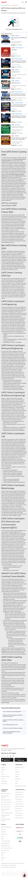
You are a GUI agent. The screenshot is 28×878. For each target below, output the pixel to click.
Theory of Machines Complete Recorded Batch (13, 389)
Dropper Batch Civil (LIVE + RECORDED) (12, 342)
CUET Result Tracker (5, 850)
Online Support (4, 783)
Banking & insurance (19, 767)
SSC (16, 769)
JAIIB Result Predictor (5, 843)
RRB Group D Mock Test (19, 806)
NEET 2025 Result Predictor (6, 848)
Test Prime (3, 857)
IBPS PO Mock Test (19, 813)
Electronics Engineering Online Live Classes (13, 565)
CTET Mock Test (18, 801)
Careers (2, 774)
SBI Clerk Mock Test (19, 792)
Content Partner (4, 781)
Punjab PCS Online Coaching (7, 813)
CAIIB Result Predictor (5, 845)
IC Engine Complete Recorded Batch (11, 480)
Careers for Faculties (5, 776)
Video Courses (4, 834)
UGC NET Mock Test (19, 818)
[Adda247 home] (4, 2)
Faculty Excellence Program (20, 786)
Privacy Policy (13, 865)
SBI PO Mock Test (18, 799)
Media (2, 772)
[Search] (22, 2)
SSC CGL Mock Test (19, 804)
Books (2, 838)
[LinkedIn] (2, 756)
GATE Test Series (5, 268)
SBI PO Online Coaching (6, 793)
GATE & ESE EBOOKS (15, 268)
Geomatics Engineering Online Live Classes (12, 471)
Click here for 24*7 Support (8, 753)
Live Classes (3, 831)
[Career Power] (19, 831)
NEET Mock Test (18, 811)
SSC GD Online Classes (5, 799)
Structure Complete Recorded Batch (11, 479)
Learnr (2, 859)
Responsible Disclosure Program (7, 863)
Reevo (2, 855)
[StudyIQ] (19, 834)
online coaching (23, 192)
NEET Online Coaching (5, 806)
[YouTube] (13, 756)
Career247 (3, 852)
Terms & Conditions (5, 865)
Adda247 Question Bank (6, 827)
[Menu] (26, 2)
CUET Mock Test (18, 808)
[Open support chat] (25, 875)
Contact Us (3, 769)
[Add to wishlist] (26, 36)
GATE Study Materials (14, 174)
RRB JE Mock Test (18, 815)
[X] (5, 756)
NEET (16, 783)
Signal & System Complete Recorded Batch (12, 474)
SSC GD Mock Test (18, 794)
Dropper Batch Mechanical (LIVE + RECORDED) (14, 386)
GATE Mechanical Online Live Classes (11, 384)
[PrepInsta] (19, 838)
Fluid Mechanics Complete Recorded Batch (12, 387)
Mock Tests (3, 829)
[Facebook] (10, 756)
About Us (3, 767)
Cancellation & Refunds (19, 863)
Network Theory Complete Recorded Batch (12, 473)
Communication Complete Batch (10, 470)
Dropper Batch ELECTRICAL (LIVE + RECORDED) (14, 427)
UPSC (16, 781)
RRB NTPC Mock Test (19, 797)
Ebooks (2, 836)
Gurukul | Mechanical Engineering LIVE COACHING (14, 383)
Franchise (3, 778)
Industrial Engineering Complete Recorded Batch (14, 482)
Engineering (17, 778)
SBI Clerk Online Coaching (6, 802)
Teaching (17, 774)
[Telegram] (7, 756)
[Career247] (19, 841)
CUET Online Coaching (5, 804)
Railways (17, 772)
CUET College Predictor (5, 841)
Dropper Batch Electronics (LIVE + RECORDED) (14, 430)
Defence (17, 776)
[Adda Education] (19, 827)
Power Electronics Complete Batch (11, 570)
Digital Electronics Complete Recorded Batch (13, 429)
